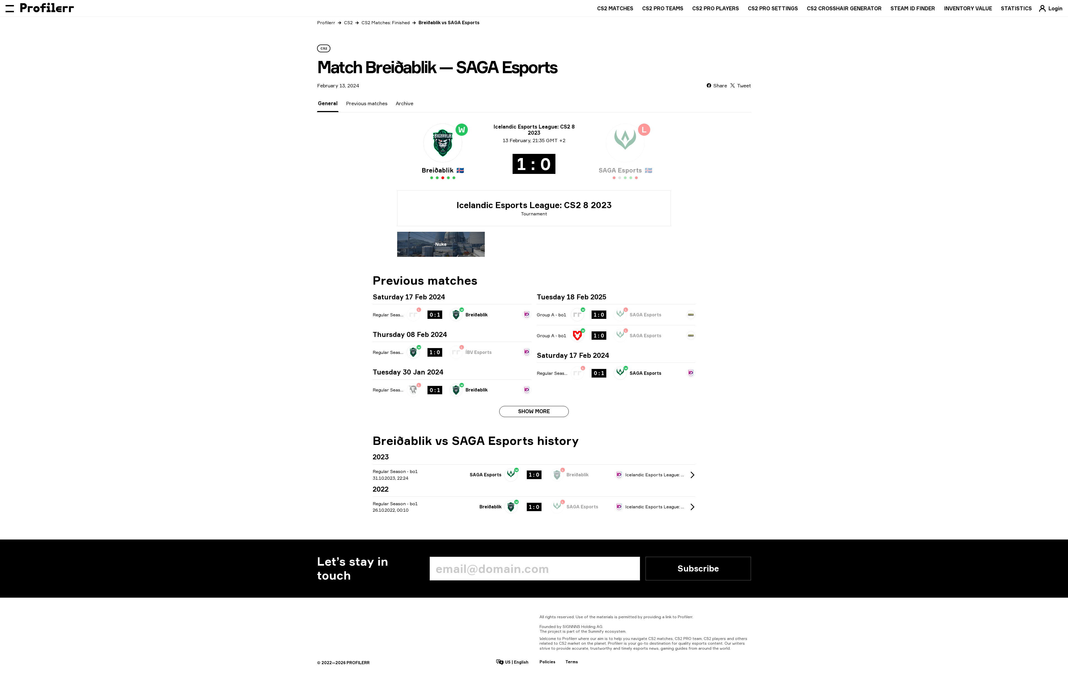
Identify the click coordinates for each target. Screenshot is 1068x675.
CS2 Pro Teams (662, 8)
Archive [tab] (404, 103)
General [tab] (328, 103)
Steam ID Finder (913, 8)
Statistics (1016, 8)
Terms (571, 661)
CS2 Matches (615, 8)
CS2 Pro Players (715, 8)
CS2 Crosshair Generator (844, 8)
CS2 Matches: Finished (386, 22)
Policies (547, 661)
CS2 (348, 22)
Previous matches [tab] (366, 103)
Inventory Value (968, 8)
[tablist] (365, 103)
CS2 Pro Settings (773, 8)
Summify (596, 631)
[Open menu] (10, 8)
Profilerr (326, 22)
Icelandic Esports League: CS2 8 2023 (534, 205)
